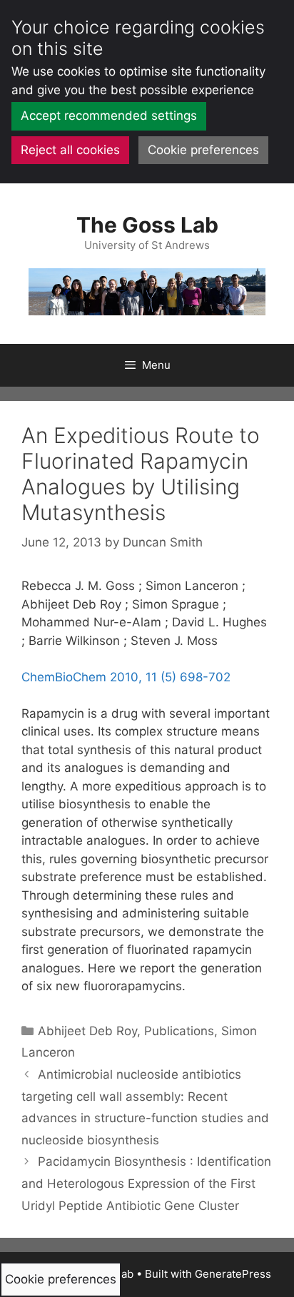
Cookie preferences (203, 150)
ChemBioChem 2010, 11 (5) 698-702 (125, 677)
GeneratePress (233, 1274)
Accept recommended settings (109, 115)
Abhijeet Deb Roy (87, 1031)
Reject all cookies (70, 150)
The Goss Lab (147, 225)
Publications (179, 1031)
